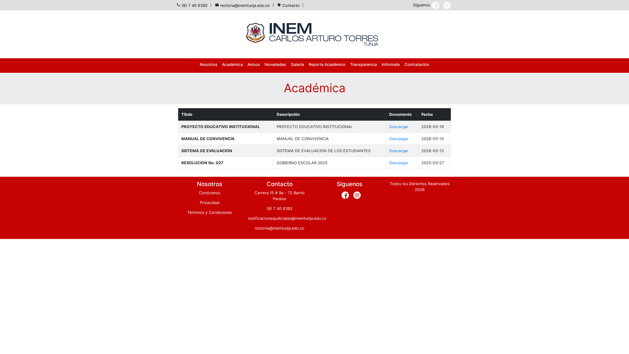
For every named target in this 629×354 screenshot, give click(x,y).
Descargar (398, 126)
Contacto (288, 5)
